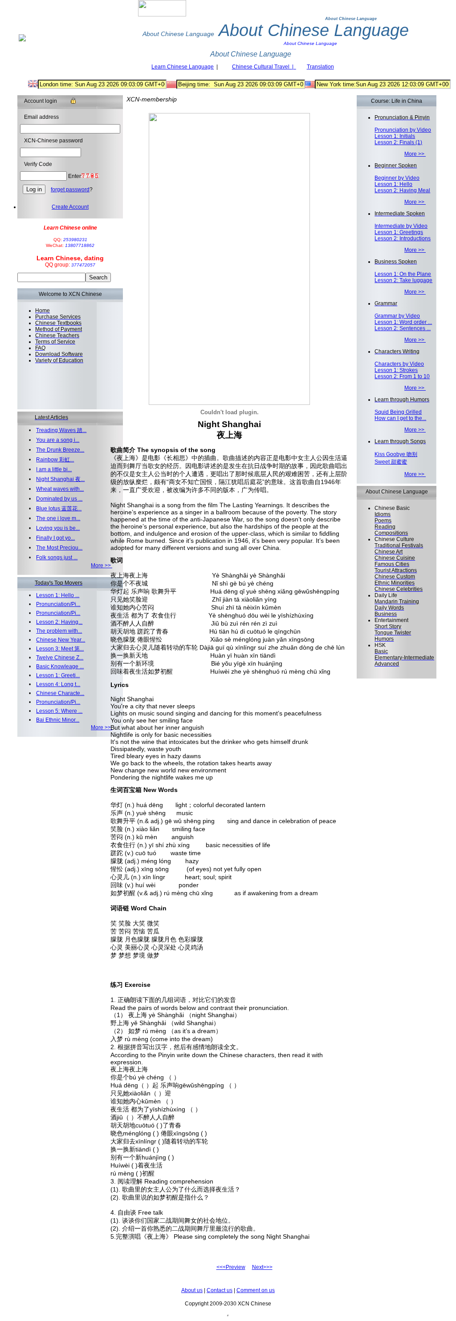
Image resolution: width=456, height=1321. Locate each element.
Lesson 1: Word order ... (403, 322)
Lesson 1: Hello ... (57, 595)
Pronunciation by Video (403, 130)
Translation (320, 67)
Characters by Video (399, 364)
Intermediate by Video (401, 226)
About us (192, 1290)
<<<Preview (230, 1267)
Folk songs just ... (56, 557)
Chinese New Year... (60, 640)
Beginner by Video (397, 178)
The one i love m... (58, 518)
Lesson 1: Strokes (396, 370)
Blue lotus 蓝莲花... (58, 508)
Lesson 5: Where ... (59, 711)
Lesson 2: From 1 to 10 (402, 376)
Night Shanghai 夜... (60, 479)
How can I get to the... (400, 418)
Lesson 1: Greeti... (58, 675)
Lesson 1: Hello (393, 184)
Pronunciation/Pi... (58, 604)
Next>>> (262, 1267)
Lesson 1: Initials (395, 136)
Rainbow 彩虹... (55, 459)
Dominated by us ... (59, 499)
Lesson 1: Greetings (399, 232)
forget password (70, 189)
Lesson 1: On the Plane (403, 274)
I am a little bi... (54, 469)
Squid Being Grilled (398, 412)
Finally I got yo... (55, 538)
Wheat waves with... (60, 489)
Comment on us (255, 1290)
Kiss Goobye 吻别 (396, 454)
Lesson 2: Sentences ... (403, 328)
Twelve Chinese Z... (59, 657)
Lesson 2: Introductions (403, 238)
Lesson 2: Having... (59, 622)
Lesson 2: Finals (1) (398, 142)
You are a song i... (57, 440)
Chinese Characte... (60, 693)
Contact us (219, 1290)
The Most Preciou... (59, 548)
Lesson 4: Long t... (58, 684)
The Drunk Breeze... (60, 450)
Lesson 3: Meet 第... (60, 649)
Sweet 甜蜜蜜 (391, 462)
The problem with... (59, 631)
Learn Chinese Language (182, 67)
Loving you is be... (58, 528)
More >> (101, 565)
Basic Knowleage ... (60, 666)
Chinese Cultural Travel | (264, 67)
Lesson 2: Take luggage (403, 280)
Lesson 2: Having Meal (402, 190)
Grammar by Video (397, 316)
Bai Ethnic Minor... (57, 720)
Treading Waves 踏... (61, 430)
